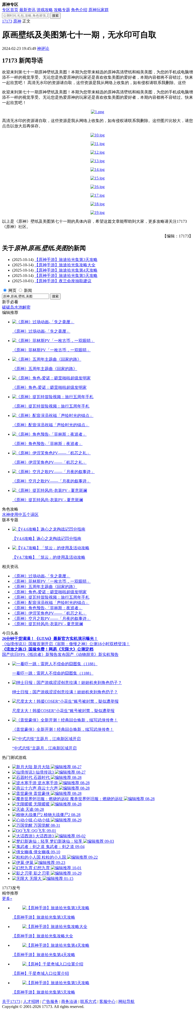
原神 (17, 21)
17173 (7, 21)
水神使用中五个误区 (20, 514)
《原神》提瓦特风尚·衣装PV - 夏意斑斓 (47, 624)
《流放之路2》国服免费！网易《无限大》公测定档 (47, 649)
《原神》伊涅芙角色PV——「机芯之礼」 (49, 613)
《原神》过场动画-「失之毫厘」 (41, 576)
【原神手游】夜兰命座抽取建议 (63, 281)
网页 (12, 290)
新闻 (28, 290)
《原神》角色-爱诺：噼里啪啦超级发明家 (49, 592)
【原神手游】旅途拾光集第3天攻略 (66, 259)
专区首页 (10, 10)
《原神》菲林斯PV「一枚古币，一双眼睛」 (51, 581)
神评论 (43, 48)
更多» (7, 898)
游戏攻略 (45, 10)
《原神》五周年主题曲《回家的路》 (44, 586)
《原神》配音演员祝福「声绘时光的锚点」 (50, 602)
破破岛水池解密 (16, 307)
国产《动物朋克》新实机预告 (92, 654)
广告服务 (50, 1001)
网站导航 (126, 1001)
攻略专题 (62, 10)
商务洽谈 (69, 1001)
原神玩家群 (98, 10)
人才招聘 (31, 1001)
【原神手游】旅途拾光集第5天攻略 (66, 275)
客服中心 (107, 1001)
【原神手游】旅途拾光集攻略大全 (65, 265)
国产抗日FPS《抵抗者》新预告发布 (34, 654)
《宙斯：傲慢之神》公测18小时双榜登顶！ (91, 644)
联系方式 (88, 1001)
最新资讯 (27, 10)
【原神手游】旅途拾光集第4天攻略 (66, 270)
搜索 (55, 15)
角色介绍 (79, 10)
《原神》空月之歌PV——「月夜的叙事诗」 (51, 618)
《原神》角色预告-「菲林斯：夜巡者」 (47, 608)
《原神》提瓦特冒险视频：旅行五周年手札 (50, 597)
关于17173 (11, 1001)
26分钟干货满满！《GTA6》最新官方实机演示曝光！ (50, 638)
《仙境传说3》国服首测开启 (27, 644)
